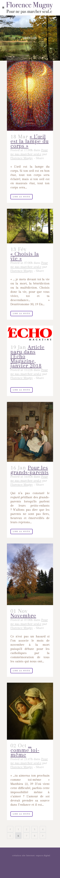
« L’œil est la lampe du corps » (29, 141)
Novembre (23, 615)
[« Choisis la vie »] (30, 226)
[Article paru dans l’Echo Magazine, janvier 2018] (30, 333)
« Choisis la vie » (24, 256)
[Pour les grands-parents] (30, 432)
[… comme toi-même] (30, 711)
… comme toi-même (24, 750)
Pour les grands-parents (29, 469)
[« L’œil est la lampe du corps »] (30, 96)
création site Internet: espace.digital (31, 855)
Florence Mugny (21, 158)
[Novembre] (30, 574)
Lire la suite (21, 196)
